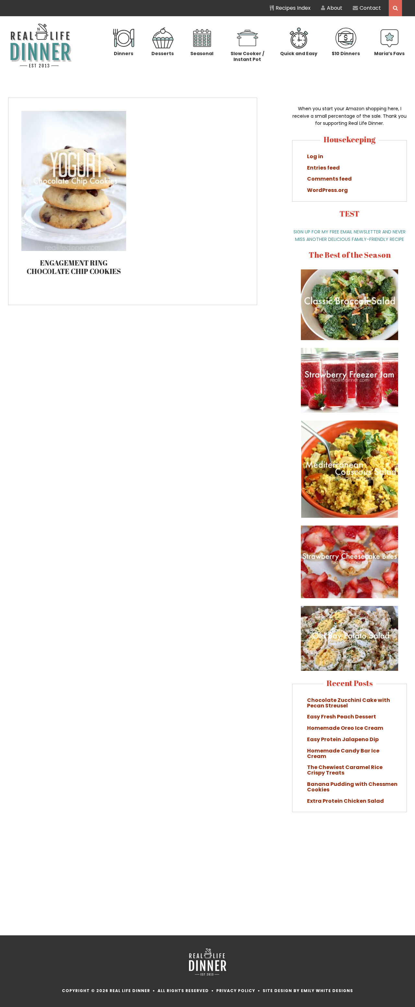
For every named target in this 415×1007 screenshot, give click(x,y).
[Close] (323, 437)
